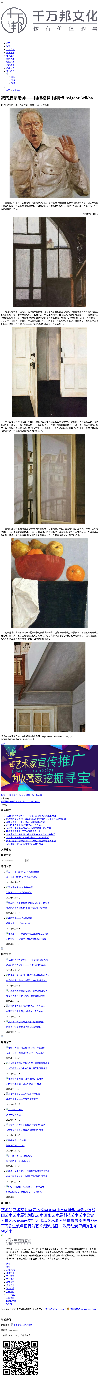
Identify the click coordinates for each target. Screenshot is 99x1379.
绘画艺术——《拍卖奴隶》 (18, 923)
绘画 (44, 1210)
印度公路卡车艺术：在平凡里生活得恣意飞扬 (26, 1176)
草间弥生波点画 (14, 1226)
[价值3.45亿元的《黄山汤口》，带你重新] (25, 1187)
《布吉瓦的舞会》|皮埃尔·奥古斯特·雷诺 (24, 1130)
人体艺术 (8, 1221)
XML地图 (10, 1295)
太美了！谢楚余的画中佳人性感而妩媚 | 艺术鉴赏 (28, 828)
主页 (8, 90)
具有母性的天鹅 (13, 1115)
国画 (52, 1210)
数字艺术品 (37, 1221)
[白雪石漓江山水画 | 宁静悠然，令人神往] (25, 1006)
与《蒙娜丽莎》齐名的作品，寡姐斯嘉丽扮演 (26, 1068)
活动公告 (10, 68)
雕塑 (72, 1210)
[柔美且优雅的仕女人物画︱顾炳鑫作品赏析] (26, 991)
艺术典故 (10, 59)
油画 (3, 744)
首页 (8, 43)
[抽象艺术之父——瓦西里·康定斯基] (23, 1094)
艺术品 (6, 1210)
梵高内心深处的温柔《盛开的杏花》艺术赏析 (26, 908)
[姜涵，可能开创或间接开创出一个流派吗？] (26, 1048)
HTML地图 (11, 1301)
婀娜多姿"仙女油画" (15, 1146)
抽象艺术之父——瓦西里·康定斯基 (22, 1099)
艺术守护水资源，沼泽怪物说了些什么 (23, 1084)
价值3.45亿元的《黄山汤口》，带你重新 (24, 1192)
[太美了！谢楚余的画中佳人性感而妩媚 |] (25, 1022)
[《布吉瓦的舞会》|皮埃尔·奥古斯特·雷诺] (25, 1125)
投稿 (13, 83)
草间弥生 (85, 1226)
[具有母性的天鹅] (14, 1110)
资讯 (8, 46)
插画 (55, 1226)
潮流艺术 (35, 1215)
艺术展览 (10, 65)
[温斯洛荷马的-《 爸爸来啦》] (20, 887)
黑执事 (68, 1221)
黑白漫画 (90, 1221)
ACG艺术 (10, 49)
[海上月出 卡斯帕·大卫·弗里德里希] (22, 872)
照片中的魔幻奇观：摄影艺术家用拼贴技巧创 (26, 980)
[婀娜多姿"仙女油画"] (16, 1140)
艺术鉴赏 (10, 56)
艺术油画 (54, 1221)
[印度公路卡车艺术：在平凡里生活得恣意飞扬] (28, 1171)
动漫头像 (83, 1210)
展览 (78, 1221)
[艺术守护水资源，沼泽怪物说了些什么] (24, 1079)
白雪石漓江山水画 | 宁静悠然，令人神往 (24, 825)
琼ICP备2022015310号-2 (55, 1309)
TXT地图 (10, 1298)
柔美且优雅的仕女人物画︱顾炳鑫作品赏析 (25, 822)
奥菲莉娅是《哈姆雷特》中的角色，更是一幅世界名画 (31, 841)
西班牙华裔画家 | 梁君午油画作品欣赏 (23, 831)
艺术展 (57, 1215)
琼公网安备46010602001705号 (83, 1309)
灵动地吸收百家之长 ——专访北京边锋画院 (26, 965)
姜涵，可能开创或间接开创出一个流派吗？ (25, 1053)
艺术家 (18, 1210)
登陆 (13, 77)
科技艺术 (10, 53)
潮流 (47, 1226)
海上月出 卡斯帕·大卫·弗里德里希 (21, 877)
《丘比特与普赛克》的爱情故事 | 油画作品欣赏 (27, 838)
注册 (13, 80)
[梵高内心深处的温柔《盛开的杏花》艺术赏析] (28, 903)
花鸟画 (22, 1221)
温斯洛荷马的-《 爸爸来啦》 (19, 893)
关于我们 (10, 71)
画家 (47, 1215)
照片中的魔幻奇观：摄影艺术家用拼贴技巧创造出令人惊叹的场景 (36, 819)
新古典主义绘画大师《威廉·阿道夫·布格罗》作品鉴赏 (30, 834)
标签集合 (10, 1304)
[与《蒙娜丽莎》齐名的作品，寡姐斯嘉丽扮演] (28, 1063)
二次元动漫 (68, 1226)
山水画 (62, 1210)
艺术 (36, 1210)
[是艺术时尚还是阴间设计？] (19, 1156)
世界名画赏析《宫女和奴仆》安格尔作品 (24, 844)
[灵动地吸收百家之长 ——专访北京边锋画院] (27, 960)
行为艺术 (35, 1226)
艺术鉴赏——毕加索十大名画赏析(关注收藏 (26, 939)
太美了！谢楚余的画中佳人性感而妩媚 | (24, 1027)
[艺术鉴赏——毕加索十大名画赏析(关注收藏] (27, 934)
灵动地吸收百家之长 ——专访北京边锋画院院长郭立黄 (31, 816)
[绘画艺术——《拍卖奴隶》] (19, 918)
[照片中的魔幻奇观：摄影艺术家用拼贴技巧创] (28, 975)
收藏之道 (10, 62)
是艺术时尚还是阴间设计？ (18, 1161)
